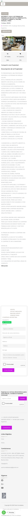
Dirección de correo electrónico (10, 333)
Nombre (4, 324)
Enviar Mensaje (8, 370)
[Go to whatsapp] (4, 512)
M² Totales (7, 58)
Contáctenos (6, 427)
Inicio (2, 439)
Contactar (7, 322)
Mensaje (4, 350)
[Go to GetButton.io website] (3, 515)
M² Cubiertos (20, 58)
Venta (2, 442)
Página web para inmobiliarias (11, 509)
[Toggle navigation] (3, 4)
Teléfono (4, 341)
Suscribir (22, 398)
